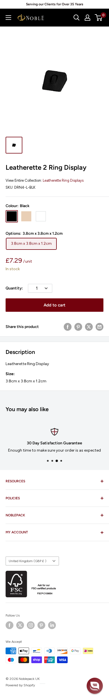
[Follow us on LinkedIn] (52, 625)
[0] (98, 17)
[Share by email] (99, 327)
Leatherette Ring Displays (63, 180)
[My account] (87, 18)
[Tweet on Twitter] (89, 327)
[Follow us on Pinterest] (41, 625)
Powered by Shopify (20, 685)
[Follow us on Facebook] (9, 625)
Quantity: (14, 288)
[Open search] (77, 18)
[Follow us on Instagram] (31, 625)
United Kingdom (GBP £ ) (27, 561)
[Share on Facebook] (68, 327)
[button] (95, 686)
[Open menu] (8, 17)
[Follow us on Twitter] (20, 625)
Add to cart (54, 305)
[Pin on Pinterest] (78, 327)
